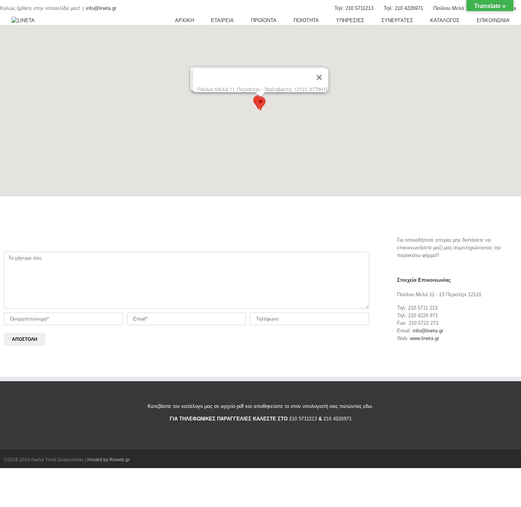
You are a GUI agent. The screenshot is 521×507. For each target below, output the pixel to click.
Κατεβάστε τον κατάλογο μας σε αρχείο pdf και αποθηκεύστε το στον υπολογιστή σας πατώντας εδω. (260, 406)
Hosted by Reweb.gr (108, 459)
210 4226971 (337, 419)
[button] (260, 103)
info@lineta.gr (101, 8)
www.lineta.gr (424, 338)
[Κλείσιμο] (319, 77)
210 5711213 (303, 419)
